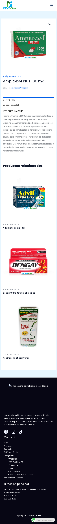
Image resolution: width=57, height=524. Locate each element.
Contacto (8, 449)
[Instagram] (13, 432)
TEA (11, 468)
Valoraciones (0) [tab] (11, 104)
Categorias (9, 455)
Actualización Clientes (13, 477)
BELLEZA (14, 465)
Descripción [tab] (9, 99)
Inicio (6, 442)
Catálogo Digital (11, 452)
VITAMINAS (15, 471)
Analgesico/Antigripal (12, 76)
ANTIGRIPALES (16, 462)
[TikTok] (21, 432)
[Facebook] (6, 432)
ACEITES (13, 459)
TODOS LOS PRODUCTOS (21, 474)
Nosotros (8, 446)
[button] (51, 5)
